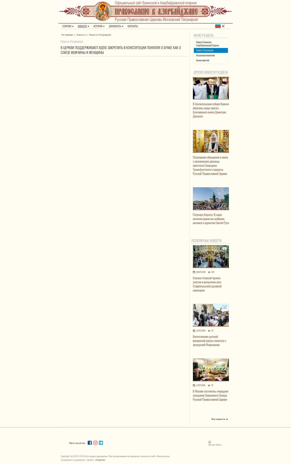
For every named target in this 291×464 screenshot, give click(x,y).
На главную (67, 34)
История (97, 26)
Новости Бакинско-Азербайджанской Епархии (207, 44)
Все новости (218, 419)
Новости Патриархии (100, 34)
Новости (82, 26)
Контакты (133, 26)
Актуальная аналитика (205, 55)
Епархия (66, 26)
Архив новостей (202, 60)
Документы (115, 26)
